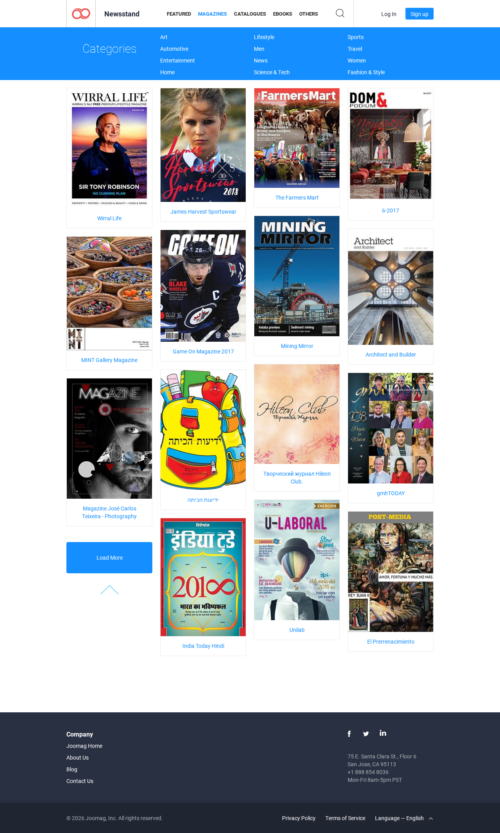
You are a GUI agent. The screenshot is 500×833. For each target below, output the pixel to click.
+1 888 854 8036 (368, 772)
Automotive (174, 48)
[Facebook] (349, 734)
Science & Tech (272, 72)
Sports (356, 37)
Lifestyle (264, 37)
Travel (355, 48)
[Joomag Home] (81, 13)
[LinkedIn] (383, 734)
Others (308, 13)
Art (164, 37)
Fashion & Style (366, 72)
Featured (179, 13)
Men (259, 48)
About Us (77, 757)
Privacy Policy (299, 818)
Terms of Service (345, 818)
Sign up (420, 14)
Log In (388, 14)
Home (167, 72)
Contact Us (79, 781)
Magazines (212, 13)
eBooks (282, 13)
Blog (71, 769)
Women (357, 60)
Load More (109, 557)
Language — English (400, 818)
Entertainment (177, 60)
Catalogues (250, 13)
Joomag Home (84, 745)
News (261, 60)
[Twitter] (366, 734)
